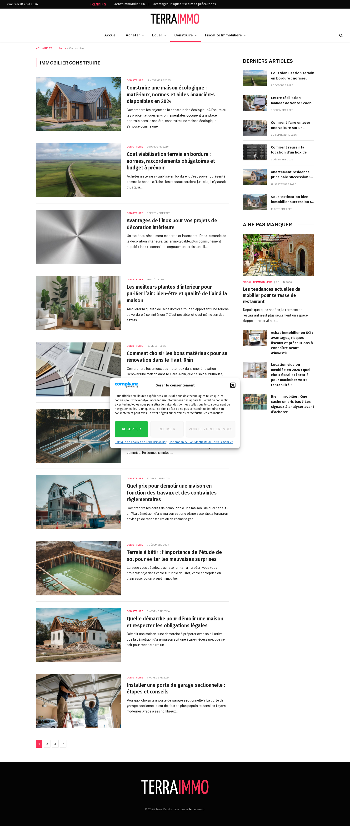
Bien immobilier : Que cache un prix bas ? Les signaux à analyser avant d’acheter (292, 404)
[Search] (340, 35)
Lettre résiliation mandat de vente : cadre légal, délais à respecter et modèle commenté (292, 101)
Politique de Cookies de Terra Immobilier (140, 442)
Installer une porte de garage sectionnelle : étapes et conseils (176, 688)
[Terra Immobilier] (175, 19)
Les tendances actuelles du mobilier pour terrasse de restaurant (271, 295)
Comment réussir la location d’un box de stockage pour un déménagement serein (290, 150)
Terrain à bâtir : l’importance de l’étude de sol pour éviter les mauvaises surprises (174, 555)
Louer (157, 35)
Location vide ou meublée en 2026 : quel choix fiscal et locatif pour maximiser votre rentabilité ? (290, 374)
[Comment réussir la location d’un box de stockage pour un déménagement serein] (255, 152)
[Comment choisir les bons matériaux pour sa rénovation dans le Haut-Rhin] (78, 369)
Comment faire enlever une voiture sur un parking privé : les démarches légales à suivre (290, 125)
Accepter (131, 429)
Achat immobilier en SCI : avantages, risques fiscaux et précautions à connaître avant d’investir (167, 4)
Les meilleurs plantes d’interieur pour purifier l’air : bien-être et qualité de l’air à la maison (177, 294)
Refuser (167, 429)
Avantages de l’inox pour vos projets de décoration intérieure (172, 224)
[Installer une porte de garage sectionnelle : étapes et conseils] (78, 701)
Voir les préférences (211, 429)
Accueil (111, 35)
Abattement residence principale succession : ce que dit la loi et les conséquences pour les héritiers (291, 175)
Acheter (133, 35)
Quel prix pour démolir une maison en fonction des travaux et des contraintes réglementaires (172, 493)
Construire (183, 35)
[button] (232, 385)
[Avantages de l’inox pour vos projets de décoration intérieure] (78, 237)
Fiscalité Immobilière (223, 35)
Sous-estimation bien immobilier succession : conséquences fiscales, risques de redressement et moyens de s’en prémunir (292, 200)
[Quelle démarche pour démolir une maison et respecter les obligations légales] (78, 635)
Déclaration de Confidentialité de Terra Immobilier (201, 442)
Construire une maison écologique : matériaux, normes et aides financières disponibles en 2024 (171, 94)
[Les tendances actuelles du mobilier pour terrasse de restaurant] (278, 255)
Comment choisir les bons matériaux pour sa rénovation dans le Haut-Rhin (177, 356)
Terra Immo (197, 809)
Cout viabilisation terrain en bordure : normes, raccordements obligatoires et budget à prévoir (171, 161)
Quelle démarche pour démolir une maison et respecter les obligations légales (175, 622)
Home (62, 48)
